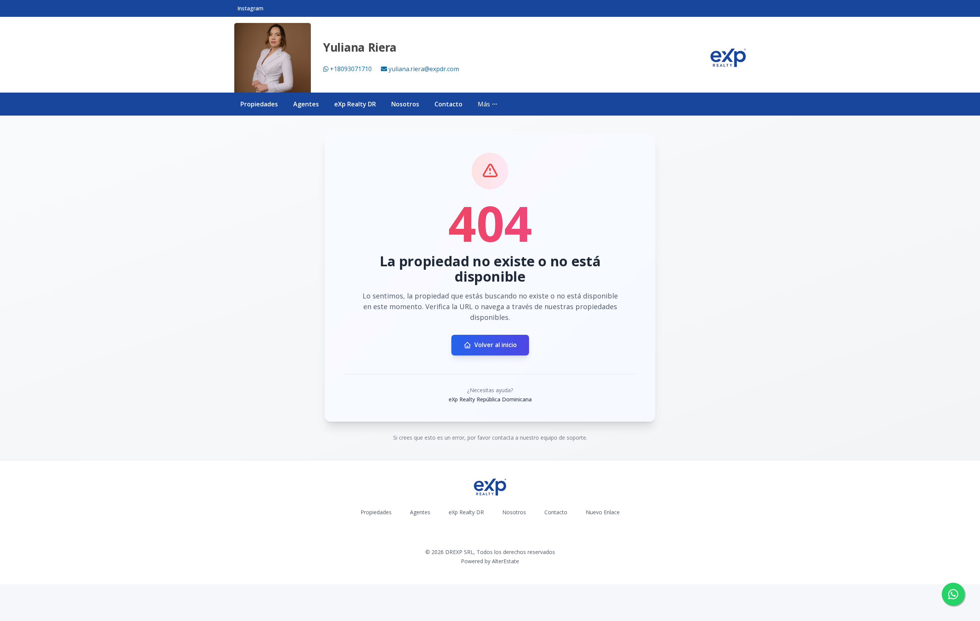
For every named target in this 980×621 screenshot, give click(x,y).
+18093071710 (351, 69)
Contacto (448, 104)
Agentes (306, 104)
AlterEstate (505, 561)
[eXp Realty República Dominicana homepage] (728, 58)
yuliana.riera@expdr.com (424, 69)
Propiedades (259, 104)
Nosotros (405, 104)
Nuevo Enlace (603, 512)
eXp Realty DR (355, 104)
